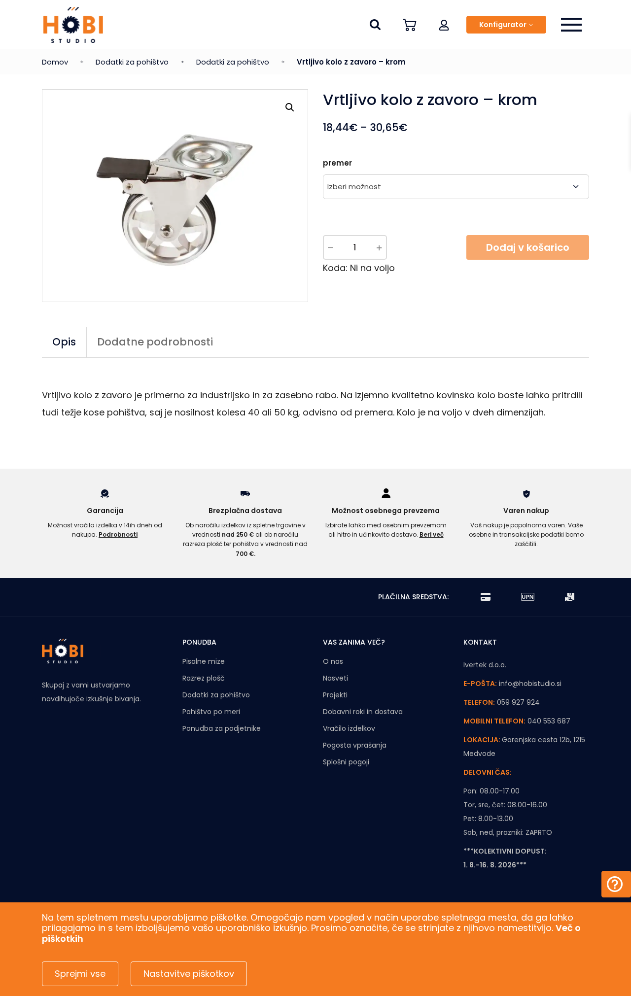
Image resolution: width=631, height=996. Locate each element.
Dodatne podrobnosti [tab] (155, 342)
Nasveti (335, 678)
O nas (333, 661)
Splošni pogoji (346, 762)
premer (337, 163)
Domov (55, 62)
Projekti (335, 695)
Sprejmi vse (80, 973)
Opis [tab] (64, 342)
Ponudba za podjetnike (221, 728)
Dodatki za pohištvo (132, 62)
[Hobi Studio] (73, 25)
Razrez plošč (203, 678)
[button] (444, 24)
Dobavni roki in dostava (363, 712)
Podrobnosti (118, 534)
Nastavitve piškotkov (188, 973)
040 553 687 (548, 721)
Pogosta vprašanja (354, 745)
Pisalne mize (203, 661)
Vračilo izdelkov (349, 728)
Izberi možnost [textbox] (354, 186)
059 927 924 (518, 702)
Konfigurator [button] (502, 25)
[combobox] (456, 186)
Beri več (432, 534)
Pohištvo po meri (211, 712)
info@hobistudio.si (530, 683)
